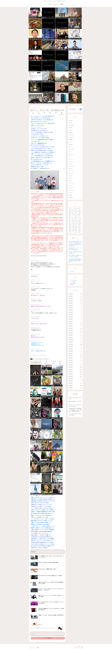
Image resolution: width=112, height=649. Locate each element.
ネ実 (70, 180)
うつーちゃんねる (73, 280)
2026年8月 (75, 293)
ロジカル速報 (72, 283)
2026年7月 (75, 296)
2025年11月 (75, 314)
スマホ (71, 163)
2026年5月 (75, 300)
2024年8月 (75, 348)
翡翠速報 (72, 284)
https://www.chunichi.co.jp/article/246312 (38, 255)
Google (71, 127)
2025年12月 (75, 312)
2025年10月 (75, 316)
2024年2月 (75, 362)
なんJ (71, 178)
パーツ (71, 185)
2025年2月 (75, 335)
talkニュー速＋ (72, 137)
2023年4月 (75, 364)
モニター (71, 192)
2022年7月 (75, 385)
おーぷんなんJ (72, 149)
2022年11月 (75, 376)
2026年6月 (75, 298)
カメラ (71, 151)
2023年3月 (75, 367)
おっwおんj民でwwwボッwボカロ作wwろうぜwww (75, 414)
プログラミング (72, 190)
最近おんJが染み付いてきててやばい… (75, 402)
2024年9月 (75, 346)
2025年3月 (75, 332)
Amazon (71, 120)
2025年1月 (75, 337)
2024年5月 (75, 355)
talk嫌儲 (71, 139)
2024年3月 (75, 360)
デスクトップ (72, 173)
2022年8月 (75, 383)
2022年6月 (75, 387)
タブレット (71, 168)
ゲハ (70, 156)
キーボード (71, 154)
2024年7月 (75, 351)
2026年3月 (75, 305)
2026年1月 (75, 309)
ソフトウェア (72, 166)
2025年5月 (75, 328)
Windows (71, 144)
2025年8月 (75, 321)
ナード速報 (72, 281)
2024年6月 (75, 353)
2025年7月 (75, 323)
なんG (71, 175)
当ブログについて (80, 646)
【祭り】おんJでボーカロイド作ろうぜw (75, 398)
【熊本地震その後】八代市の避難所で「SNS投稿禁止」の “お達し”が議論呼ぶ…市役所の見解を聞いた (75, 410)
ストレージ (71, 161)
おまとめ (72, 271)
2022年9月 (75, 380)
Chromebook (72, 125)
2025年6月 (75, 325)
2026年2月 (75, 307)
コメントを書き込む (47, 638)
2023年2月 (75, 369)
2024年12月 (75, 339)
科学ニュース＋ (72, 197)
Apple (71, 122)
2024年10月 (75, 344)
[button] (61, 113)
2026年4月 (75, 303)
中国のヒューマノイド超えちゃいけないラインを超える (75, 405)
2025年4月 (75, 330)
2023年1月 (75, 371)
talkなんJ (71, 132)
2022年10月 (75, 378)
